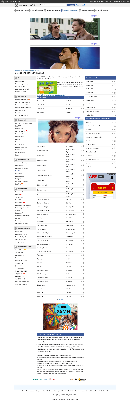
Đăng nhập (100, 1)
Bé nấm (68, 104)
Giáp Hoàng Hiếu (71, 233)
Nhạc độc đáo (19, 128)
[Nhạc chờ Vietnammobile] (72, 379)
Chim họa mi (40, 218)
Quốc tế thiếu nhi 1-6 (21, 271)
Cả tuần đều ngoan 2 (43, 270)
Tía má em (40, 296)
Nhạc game (18, 179)
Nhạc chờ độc (22, 120)
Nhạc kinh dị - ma (20, 152)
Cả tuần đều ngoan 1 (43, 281)
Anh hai (39, 195)
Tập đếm (39, 266)
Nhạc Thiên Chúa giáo (21, 181)
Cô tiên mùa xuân (42, 185)
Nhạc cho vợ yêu (20, 144)
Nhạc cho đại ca (19, 150)
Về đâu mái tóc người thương (94, 126)
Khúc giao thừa (41, 165)
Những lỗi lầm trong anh (93, 133)
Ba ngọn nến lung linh (43, 210)
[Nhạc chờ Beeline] (76, 379)
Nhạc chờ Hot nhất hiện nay (23, 107)
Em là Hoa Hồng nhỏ (43, 203)
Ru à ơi (88, 163)
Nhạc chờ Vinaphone (53, 10)
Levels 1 (88, 122)
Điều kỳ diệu (40, 180)
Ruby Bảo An (69, 221)
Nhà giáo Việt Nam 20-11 (22, 281)
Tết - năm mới (19, 252)
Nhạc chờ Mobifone (37, 10)
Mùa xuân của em (42, 150)
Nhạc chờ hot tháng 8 (21, 115)
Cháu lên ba (40, 108)
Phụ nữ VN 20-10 (20, 279)
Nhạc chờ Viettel (22, 10)
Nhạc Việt (18, 218)
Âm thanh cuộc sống (21, 163)
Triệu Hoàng (69, 236)
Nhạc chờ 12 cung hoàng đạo (23, 123)
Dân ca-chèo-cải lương (21, 223)
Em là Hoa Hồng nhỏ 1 (43, 207)
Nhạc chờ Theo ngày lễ (25, 246)
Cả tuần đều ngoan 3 (43, 274)
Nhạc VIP (17, 155)
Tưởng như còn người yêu (93, 137)
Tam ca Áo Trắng (71, 214)
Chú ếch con (40, 146)
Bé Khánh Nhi (70, 210)
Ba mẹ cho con (41, 190)
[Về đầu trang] (127, 399)
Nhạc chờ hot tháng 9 (21, 99)
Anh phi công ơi (41, 229)
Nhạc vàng (18, 221)
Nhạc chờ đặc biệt (23, 159)
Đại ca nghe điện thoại (21, 237)
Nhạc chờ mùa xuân (21, 260)
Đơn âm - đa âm (19, 242)
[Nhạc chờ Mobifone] (49, 379)
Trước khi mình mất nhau (44, 236)
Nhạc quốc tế (19, 213)
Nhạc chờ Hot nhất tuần (22, 105)
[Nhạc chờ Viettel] (38, 379)
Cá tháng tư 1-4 (19, 268)
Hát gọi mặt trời (41, 170)
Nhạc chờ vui (19, 134)
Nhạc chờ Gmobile (102, 10)
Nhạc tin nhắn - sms (21, 234)
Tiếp (62, 300)
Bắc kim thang (90, 100)
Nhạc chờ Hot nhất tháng (22, 102)
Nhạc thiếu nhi (19, 202)
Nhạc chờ (18, 70)
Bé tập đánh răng (42, 225)
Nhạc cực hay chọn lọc (21, 84)
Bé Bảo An (69, 270)
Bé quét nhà (40, 289)
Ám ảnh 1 (40, 255)
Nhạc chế (17, 139)
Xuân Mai (68, 199)
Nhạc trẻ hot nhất (20, 113)
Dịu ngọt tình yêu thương (44, 175)
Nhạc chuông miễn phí (12, 1)
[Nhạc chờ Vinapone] (62, 380)
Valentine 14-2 (19, 263)
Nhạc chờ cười (19, 136)
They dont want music (92, 159)
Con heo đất (40, 101)
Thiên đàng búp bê (42, 214)
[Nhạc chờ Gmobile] (82, 379)
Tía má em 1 (41, 292)
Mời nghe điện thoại (20, 239)
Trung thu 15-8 (19, 273)
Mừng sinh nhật (19, 250)
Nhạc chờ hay (22, 78)
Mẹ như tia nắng (42, 160)
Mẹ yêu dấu (40, 155)
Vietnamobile (26, 70)
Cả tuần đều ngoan (42, 277)
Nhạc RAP (18, 126)
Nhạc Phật (18, 184)
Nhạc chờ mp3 (22, 188)
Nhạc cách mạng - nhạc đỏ (23, 205)
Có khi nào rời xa (91, 144)
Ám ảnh (39, 259)
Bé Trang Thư (70, 207)
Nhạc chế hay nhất (20, 92)
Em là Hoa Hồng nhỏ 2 (43, 199)
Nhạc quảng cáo (19, 176)
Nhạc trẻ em (35, 70)
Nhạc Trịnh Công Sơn (21, 168)
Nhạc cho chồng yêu (21, 147)
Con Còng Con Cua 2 (43, 244)
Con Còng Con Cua (42, 248)
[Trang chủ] (2, 1)
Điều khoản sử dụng (119, 1)
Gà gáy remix (41, 285)
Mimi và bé (40, 221)
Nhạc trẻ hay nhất (20, 86)
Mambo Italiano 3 (91, 152)
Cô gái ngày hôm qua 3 (92, 148)
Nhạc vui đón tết (19, 255)
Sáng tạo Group (70, 285)
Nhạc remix (18, 142)
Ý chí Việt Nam (90, 167)
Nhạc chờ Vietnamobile (70, 10)
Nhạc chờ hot (22, 96)
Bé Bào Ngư (69, 108)
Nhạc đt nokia (19, 231)
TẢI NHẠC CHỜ (26, 5)
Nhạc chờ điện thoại (24, 228)
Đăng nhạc (108, 1)
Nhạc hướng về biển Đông (22, 215)
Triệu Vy (68, 112)
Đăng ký (93, 1)
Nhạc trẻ (17, 194)
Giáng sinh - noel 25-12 (21, 284)
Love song (18, 210)
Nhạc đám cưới (19, 258)
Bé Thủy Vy (69, 240)
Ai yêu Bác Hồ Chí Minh (44, 251)
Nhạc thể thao (19, 165)
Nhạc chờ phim (19, 192)
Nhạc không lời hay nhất (22, 89)
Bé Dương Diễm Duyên (70, 150)
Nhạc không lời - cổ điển (22, 208)
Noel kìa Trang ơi (91, 141)
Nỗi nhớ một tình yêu (43, 233)
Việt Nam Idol (19, 197)
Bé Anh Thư (69, 218)
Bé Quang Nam (70, 229)
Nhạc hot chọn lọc (20, 110)
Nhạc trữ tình (19, 200)
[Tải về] (83, 101)
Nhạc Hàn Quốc (19, 81)
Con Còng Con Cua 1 (43, 240)
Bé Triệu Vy (69, 146)
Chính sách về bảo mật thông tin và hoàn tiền (65, 399)
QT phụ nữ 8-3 (19, 266)
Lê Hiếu (68, 255)
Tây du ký (89, 129)
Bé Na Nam (69, 101)
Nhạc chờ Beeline (87, 10)
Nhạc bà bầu (18, 173)
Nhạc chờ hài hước (20, 131)
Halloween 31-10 (19, 276)
